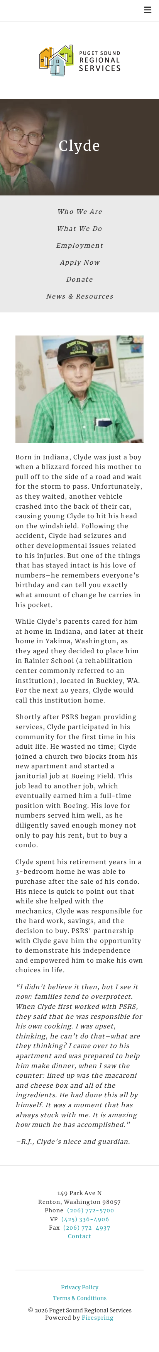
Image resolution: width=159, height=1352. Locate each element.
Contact (79, 1236)
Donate (79, 279)
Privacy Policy (79, 1287)
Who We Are (79, 211)
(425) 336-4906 (85, 1219)
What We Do (79, 228)
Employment (79, 245)
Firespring (98, 1317)
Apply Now (80, 262)
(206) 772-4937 (86, 1227)
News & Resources (79, 296)
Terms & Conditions (80, 1298)
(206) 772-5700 (90, 1210)
